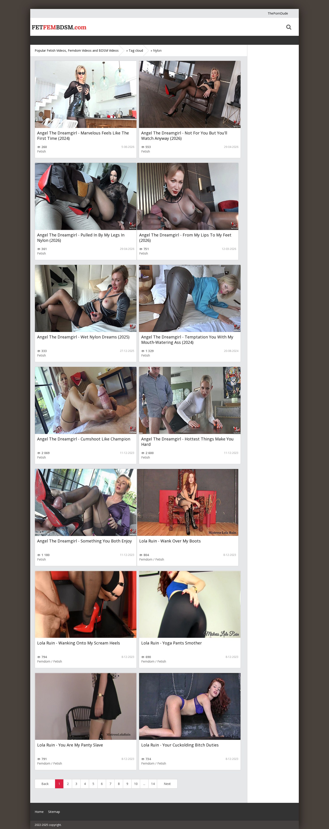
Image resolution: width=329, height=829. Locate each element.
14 (153, 784)
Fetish (41, 151)
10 (136, 784)
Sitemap (54, 812)
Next (167, 784)
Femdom (145, 559)
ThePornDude (278, 13)
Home (58, 27)
